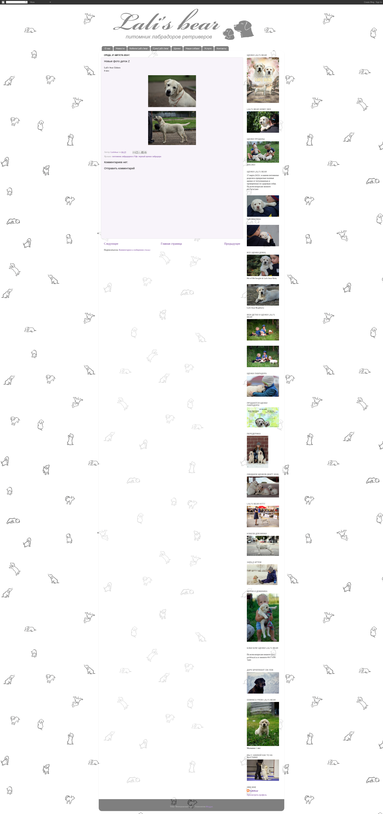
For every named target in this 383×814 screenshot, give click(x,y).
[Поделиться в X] (139, 152)
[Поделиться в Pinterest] (145, 152)
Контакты (221, 48)
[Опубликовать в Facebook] (142, 152)
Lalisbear (254, 790)
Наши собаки (192, 48)
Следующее (111, 243)
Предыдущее (232, 243)
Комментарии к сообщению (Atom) (134, 250)
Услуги (207, 48)
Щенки (177, 48)
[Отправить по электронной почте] (134, 152)
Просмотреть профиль (257, 794)
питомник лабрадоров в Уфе (125, 156)
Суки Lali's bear (160, 48)
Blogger (209, 806)
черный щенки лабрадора (150, 156)
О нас (108, 48)
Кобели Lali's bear (139, 48)
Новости (120, 48)
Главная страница (171, 243)
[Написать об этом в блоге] (136, 152)
